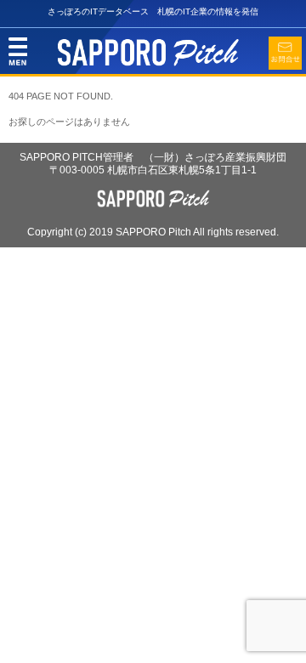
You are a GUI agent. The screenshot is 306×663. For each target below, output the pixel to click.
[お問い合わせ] (285, 53)
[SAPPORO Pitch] (148, 63)
